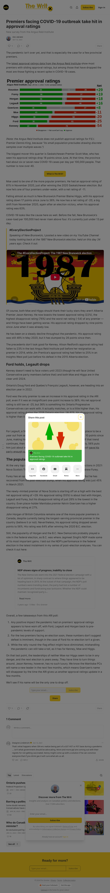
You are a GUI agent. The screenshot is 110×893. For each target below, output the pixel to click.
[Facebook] (43, 469)
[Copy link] (32, 469)
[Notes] (66, 469)
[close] (81, 417)
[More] (77, 469)
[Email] (55, 469)
